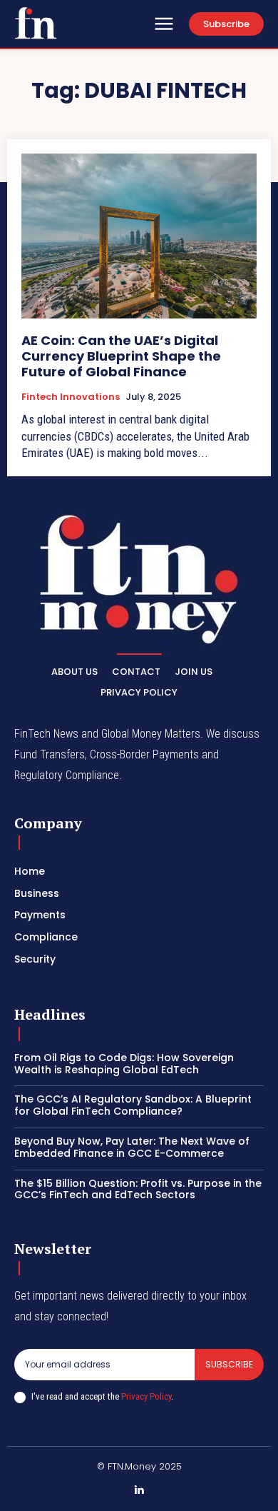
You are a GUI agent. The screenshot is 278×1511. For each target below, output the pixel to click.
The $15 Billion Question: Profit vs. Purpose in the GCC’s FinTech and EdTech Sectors (138, 1189)
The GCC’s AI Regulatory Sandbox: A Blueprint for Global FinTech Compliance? (133, 1105)
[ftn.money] (35, 22)
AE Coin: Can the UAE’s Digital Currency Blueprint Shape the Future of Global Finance (121, 355)
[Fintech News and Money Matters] (139, 579)
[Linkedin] (139, 1490)
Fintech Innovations (70, 397)
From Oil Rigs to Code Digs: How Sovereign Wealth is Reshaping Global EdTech (124, 1063)
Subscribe (229, 1364)
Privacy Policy (146, 1396)
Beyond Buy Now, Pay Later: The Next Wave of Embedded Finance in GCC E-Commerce (131, 1147)
